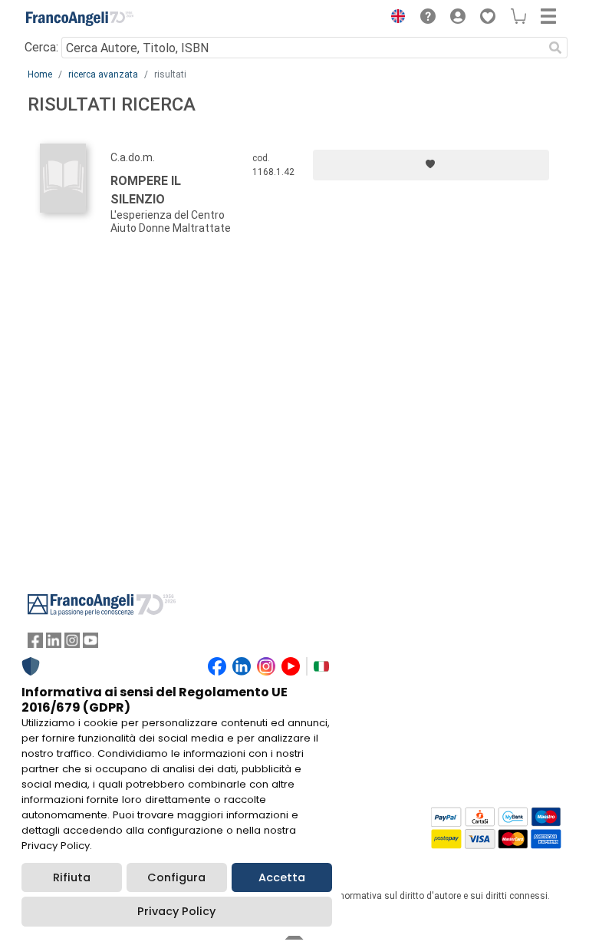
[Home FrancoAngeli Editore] (79, 18)
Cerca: (41, 47)
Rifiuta (71, 877)
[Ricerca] (555, 47)
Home (40, 74)
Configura (176, 877)
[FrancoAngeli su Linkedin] (53, 643)
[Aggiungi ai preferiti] (431, 165)
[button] (394, 18)
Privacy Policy (176, 911)
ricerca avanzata (103, 74)
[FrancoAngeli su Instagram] (72, 643)
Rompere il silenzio (145, 190)
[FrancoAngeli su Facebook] (35, 643)
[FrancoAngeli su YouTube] (90, 643)
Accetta (281, 877)
